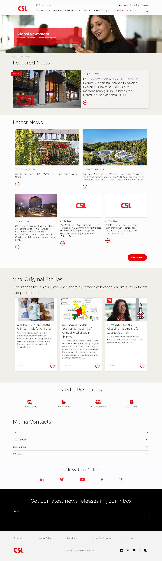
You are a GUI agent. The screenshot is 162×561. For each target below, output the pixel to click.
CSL (85, 74)
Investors (131, 10)
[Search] (147, 10)
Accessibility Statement (102, 538)
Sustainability (101, 10)
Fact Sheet (64, 406)
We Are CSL (42, 10)
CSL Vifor (19, 169)
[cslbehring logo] (22, 9)
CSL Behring (19, 439)
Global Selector (44, 5)
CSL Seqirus (19, 447)
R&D (86, 10)
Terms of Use (19, 538)
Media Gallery (30, 406)
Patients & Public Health (65, 10)
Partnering (134, 5)
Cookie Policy (45, 538)
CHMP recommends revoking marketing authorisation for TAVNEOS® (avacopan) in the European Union (121, 229)
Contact (144, 5)
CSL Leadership (98, 406)
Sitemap (130, 538)
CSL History (132, 406)
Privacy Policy (71, 538)
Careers (117, 10)
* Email (16, 511)
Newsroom (123, 5)
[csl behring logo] (18, 550)
